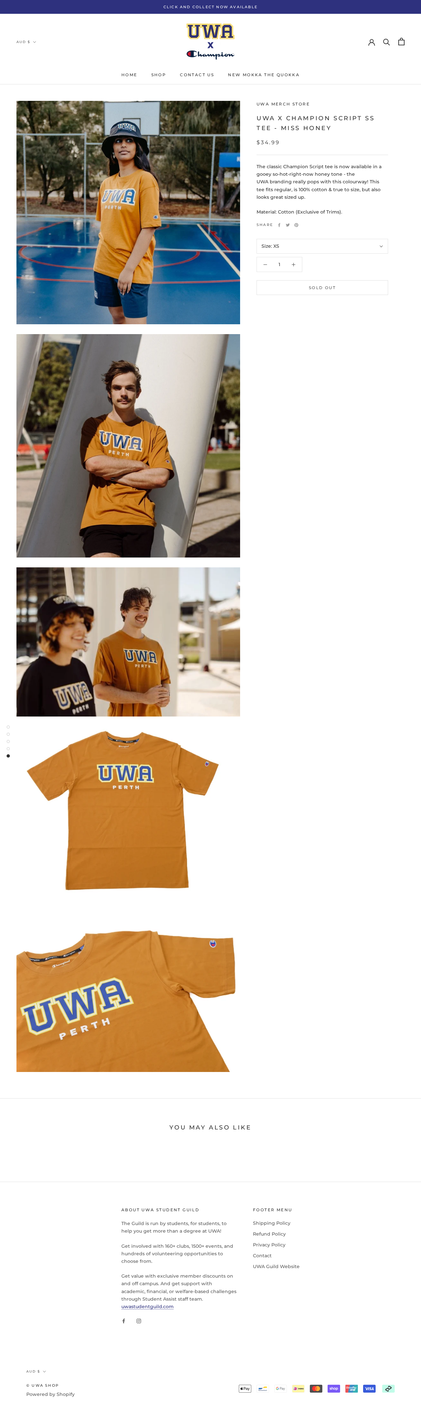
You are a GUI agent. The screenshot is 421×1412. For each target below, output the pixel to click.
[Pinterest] (296, 225)
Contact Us (197, 74)
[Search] (386, 41)
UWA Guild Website (276, 1266)
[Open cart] (401, 41)
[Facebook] (279, 225)
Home (129, 74)
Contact (262, 1256)
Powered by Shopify (50, 1394)
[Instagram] (138, 1321)
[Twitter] (288, 225)
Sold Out (322, 287)
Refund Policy (269, 1234)
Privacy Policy (269, 1245)
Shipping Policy (271, 1223)
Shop (158, 74)
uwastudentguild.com (147, 1307)
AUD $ (23, 42)
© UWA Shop (42, 1385)
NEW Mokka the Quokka (264, 74)
